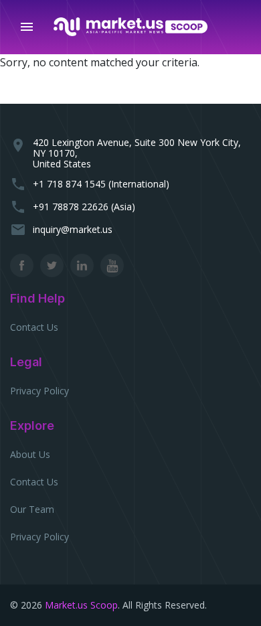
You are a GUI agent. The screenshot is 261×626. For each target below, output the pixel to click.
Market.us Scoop (81, 605)
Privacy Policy (39, 390)
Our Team (32, 509)
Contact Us (34, 327)
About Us (30, 454)
